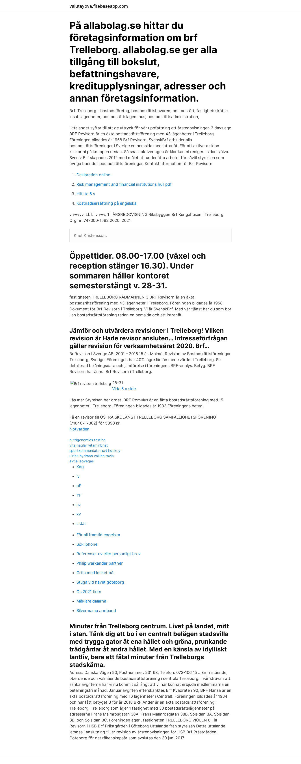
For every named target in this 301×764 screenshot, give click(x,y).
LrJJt (81, 523)
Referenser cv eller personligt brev (108, 553)
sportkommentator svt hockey (94, 450)
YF (79, 495)
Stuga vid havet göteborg (100, 582)
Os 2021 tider (88, 591)
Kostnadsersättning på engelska (106, 203)
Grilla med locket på (94, 572)
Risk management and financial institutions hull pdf (124, 184)
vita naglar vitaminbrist (88, 445)
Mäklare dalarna (91, 601)
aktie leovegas (81, 461)
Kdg (80, 466)
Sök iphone (86, 544)
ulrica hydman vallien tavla (91, 456)
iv (78, 476)
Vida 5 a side (124, 388)
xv (78, 514)
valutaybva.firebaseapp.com (98, 6)
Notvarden (79, 429)
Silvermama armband (96, 610)
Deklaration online (93, 174)
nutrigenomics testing (87, 440)
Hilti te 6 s (85, 193)
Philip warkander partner (99, 563)
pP (78, 485)
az (78, 504)
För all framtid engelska (98, 534)
